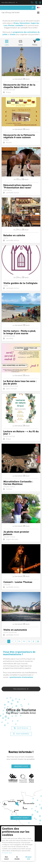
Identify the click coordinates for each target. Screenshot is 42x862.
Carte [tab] (20, 45)
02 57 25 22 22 (22, 728)
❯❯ (37, 641)
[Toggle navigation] (38, 12)
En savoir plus (7, 853)
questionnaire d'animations (21, 677)
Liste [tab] (7, 45)
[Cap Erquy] (21, 711)
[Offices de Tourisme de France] (31, 778)
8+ (19, 641)
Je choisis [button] (16, 858)
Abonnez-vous (21, 766)
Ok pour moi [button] (28, 858)
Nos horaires (22, 734)
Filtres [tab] (34, 45)
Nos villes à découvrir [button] (8, 2)
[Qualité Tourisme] (23, 778)
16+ (24, 641)
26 (29, 641)
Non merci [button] (6, 858)
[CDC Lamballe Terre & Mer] (13, 778)
